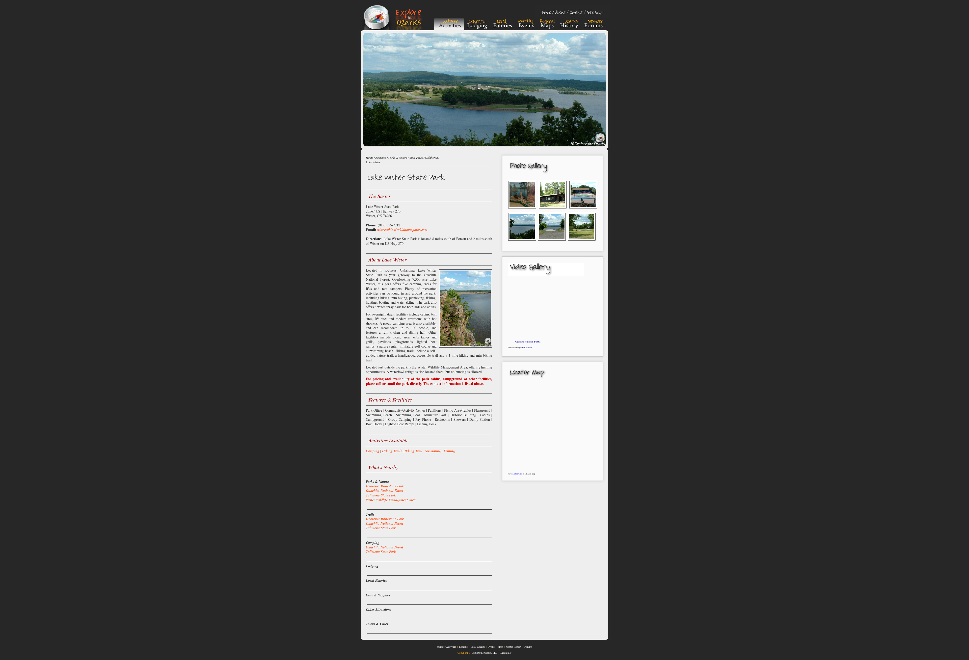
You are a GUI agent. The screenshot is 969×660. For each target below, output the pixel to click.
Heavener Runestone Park (385, 486)
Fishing (449, 451)
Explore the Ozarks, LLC (484, 652)
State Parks (517, 473)
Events (491, 646)
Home (369, 157)
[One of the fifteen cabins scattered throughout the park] (552, 210)
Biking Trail (413, 451)
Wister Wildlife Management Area (391, 500)
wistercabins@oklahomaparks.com (402, 229)
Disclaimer (505, 652)
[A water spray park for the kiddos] (583, 210)
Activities (380, 157)
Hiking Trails (392, 451)
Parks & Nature (397, 157)
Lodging (463, 646)
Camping (372, 451)
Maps (500, 646)
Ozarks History (513, 646)
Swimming (433, 451)
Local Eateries (478, 646)
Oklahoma (431, 157)
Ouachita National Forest (528, 341)
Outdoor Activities (446, 646)
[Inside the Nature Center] (522, 210)
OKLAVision (526, 347)
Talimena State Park (381, 495)
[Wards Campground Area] (581, 242)
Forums (528, 646)
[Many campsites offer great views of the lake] (552, 242)
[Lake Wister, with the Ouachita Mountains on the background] (522, 242)
